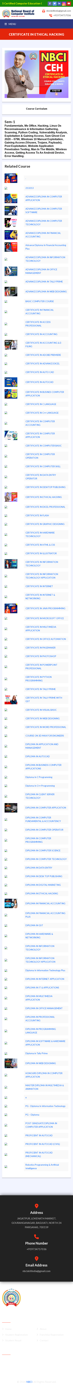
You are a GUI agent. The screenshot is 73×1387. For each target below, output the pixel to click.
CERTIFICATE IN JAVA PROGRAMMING (45, 608)
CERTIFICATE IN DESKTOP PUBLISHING (45, 487)
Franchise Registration (52, 1334)
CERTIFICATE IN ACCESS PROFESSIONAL (38, 324)
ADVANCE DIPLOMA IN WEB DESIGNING (46, 291)
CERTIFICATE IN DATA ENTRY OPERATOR (40, 477)
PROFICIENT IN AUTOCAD (39, 1135)
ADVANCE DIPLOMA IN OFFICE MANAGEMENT (41, 271)
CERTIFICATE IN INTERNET (39, 586)
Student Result (13, 1340)
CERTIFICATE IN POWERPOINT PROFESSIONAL (41, 666)
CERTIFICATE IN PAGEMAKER (40, 647)
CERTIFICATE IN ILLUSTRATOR (41, 553)
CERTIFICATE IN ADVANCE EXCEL (42, 363)
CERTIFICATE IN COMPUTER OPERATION (40, 456)
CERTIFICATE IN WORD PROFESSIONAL (45, 727)
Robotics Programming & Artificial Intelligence (42, 1166)
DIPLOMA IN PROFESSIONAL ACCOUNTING (40, 1019)
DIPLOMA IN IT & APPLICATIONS (42, 987)
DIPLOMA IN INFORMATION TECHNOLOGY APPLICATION (40, 960)
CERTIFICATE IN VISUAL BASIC (41, 710)
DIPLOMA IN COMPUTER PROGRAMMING (38, 840)
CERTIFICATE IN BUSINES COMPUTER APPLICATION (44, 394)
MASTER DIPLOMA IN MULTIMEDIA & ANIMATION (44, 1087)
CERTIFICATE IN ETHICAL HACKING (43, 497)
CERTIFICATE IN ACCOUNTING (41, 334)
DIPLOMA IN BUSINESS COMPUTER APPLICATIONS (43, 767)
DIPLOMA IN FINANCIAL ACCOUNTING (45, 903)
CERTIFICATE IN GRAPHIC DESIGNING (45, 524)
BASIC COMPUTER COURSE (39, 301)
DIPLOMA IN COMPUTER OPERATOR (44, 829)
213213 (29, 188)
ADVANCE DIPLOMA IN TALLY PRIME (44, 281)
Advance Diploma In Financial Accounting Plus (45, 247)
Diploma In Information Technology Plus (45, 970)
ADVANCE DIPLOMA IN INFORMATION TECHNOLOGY (45, 259)
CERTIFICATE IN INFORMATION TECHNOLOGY (41, 564)
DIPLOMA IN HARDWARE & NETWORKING (39, 936)
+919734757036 (62, 15)
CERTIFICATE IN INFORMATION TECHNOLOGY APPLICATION (41, 576)
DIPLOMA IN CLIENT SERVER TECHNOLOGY (39, 796)
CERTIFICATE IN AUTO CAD (39, 372)
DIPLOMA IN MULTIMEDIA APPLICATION (38, 998)
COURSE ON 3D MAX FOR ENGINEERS (44, 735)
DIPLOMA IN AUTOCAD (37, 756)
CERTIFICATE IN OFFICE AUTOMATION (45, 639)
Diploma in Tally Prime (36, 1053)
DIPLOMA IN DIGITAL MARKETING (43, 885)
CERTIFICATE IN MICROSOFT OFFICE (44, 618)
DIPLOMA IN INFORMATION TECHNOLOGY (39, 948)
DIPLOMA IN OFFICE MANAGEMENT (44, 1008)
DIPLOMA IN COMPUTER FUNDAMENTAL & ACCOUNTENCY (43, 819)
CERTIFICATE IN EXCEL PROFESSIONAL (45, 506)
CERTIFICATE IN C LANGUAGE (40, 404)
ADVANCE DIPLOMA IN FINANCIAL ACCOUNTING (43, 235)
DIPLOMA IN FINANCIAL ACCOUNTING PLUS (45, 915)
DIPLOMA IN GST (34, 925)
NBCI (29, 1381)
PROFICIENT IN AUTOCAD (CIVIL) (42, 1144)
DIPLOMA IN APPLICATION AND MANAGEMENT (41, 746)
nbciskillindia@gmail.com (58, 10)
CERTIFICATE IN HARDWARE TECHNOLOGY (40, 534)
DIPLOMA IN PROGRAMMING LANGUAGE (40, 1031)
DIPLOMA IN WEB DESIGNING (40, 1063)
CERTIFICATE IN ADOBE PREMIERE (43, 355)
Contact (44, 1340)
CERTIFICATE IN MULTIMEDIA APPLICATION (40, 629)
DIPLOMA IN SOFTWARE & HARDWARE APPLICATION (45, 1043)
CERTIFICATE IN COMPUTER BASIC (43, 445)
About (43, 1328)
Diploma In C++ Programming (40, 785)
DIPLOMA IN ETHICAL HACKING (41, 893)
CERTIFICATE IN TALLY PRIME (40, 689)
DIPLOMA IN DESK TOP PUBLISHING (43, 876)
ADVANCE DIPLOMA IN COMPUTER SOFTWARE (43, 210)
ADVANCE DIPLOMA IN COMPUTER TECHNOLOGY (43, 223)
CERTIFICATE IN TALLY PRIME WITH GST (43, 699)
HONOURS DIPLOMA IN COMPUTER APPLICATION (43, 1075)
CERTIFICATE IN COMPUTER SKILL (43, 466)
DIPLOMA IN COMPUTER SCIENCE (42, 850)
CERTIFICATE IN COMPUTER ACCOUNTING (40, 423)
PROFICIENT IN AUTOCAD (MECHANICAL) (39, 1154)
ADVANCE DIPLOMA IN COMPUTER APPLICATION (43, 198)
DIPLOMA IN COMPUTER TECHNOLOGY (46, 859)
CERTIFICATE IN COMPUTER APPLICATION (40, 435)
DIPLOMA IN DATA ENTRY (38, 867)
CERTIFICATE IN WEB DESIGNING (42, 718)
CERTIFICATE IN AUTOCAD (39, 382)
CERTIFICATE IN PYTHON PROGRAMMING (38, 679)
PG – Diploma (32, 1114)
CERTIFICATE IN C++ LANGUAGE (42, 412)
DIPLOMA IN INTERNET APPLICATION (44, 979)
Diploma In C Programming (38, 777)
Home (8, 1328)
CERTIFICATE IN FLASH (37, 515)
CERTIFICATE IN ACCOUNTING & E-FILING (43, 344)
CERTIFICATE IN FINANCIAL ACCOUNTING (39, 312)
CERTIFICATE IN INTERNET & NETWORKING (40, 597)
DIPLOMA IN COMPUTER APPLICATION (45, 807)
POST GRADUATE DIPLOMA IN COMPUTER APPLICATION (41, 1125)
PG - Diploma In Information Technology (45, 1106)
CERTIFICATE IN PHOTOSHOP (40, 656)
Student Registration (16, 1334)
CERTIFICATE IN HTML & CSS (40, 544)
